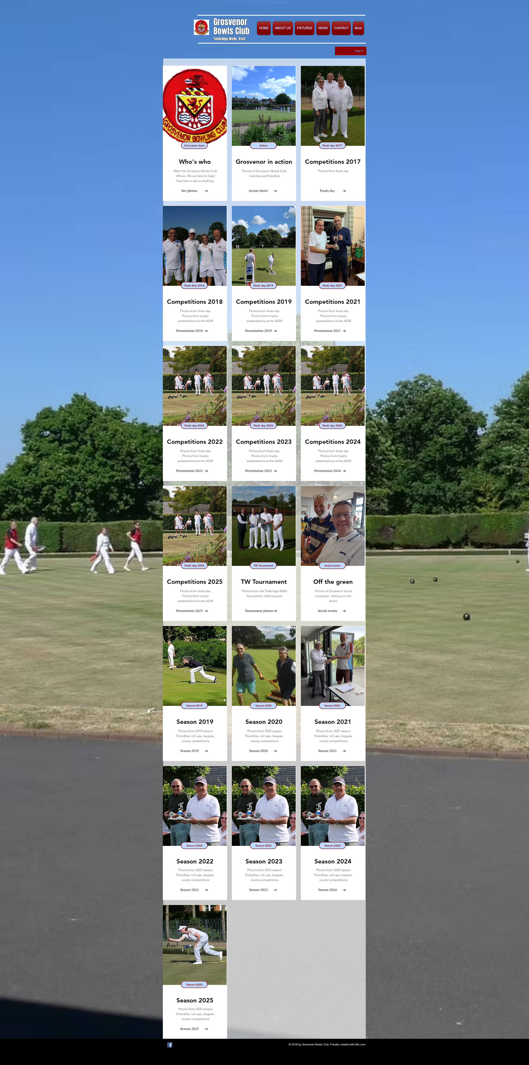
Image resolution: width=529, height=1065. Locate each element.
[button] (283, 28)
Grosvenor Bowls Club (231, 26)
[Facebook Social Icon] (169, 1044)
